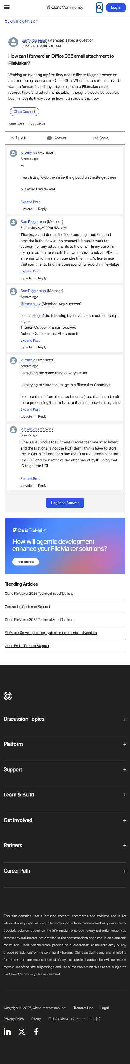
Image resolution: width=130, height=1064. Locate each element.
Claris (8, 696)
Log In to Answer (65, 502)
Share (103, 138)
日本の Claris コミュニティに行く (74, 1019)
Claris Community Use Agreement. (35, 974)
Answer (60, 138)
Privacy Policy (14, 1019)
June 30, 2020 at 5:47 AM (41, 46)
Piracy (36, 1019)
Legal (104, 1008)
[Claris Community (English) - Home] (65, 7)
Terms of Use (83, 1008)
